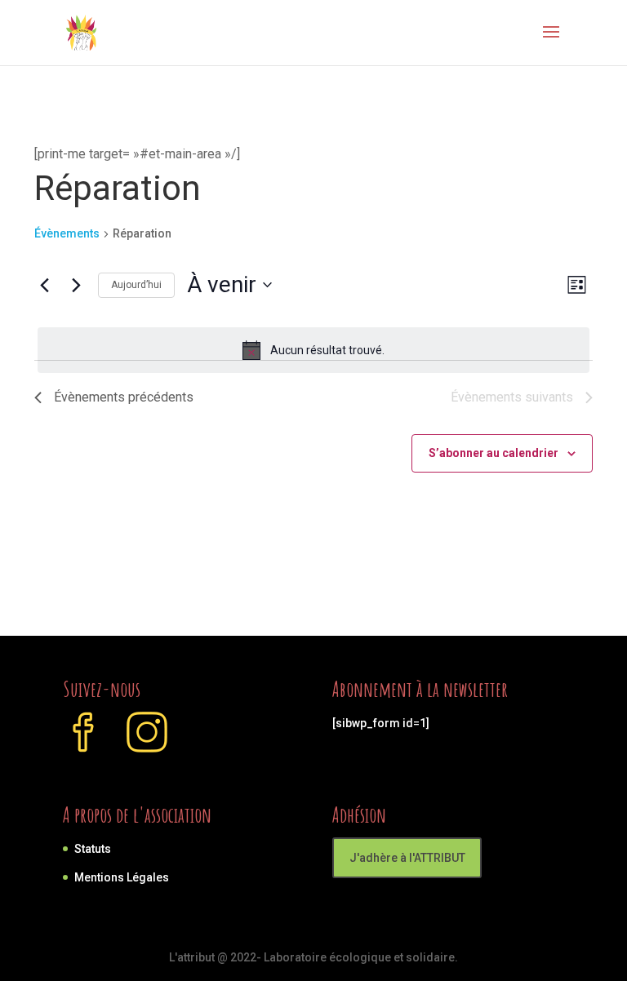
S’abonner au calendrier (493, 452)
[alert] (313, 350)
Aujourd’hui (136, 285)
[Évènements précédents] (44, 285)
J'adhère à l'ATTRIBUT (407, 857)
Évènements (67, 233)
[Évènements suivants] (76, 285)
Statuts (92, 848)
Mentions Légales (121, 877)
